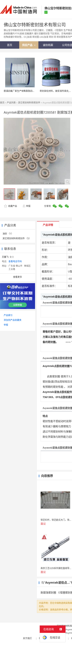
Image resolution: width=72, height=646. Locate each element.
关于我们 (27, 638)
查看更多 (17, 276)
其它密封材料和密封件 (29, 102)
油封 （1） (8, 233)
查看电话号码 (15, 261)
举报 (28, 206)
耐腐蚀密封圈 (48, 592)
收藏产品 (12, 206)
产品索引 (8, 315)
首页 (2, 102)
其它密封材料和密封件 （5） (17, 238)
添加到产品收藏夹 (12, 320)
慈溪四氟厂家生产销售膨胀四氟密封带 (22, 91)
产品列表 (11, 102)
